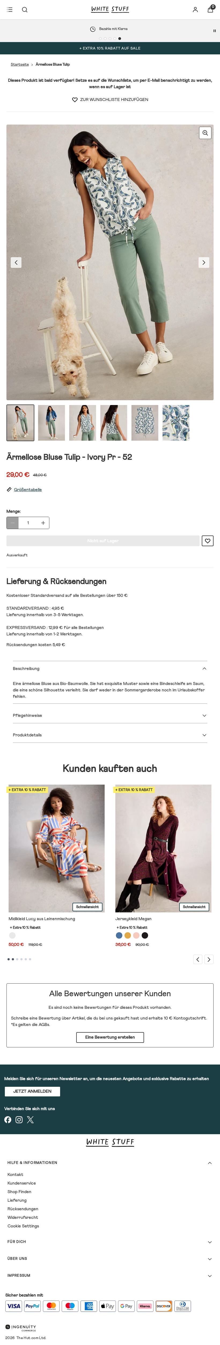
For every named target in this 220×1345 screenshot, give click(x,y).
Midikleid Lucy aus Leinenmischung (42, 919)
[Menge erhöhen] (43, 523)
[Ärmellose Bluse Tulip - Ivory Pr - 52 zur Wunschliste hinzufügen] (75, 99)
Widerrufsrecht (23, 1217)
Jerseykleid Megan (133, 919)
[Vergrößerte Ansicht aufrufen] (205, 133)
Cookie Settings (23, 1226)
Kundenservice (22, 1183)
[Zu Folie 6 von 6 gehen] (30, 959)
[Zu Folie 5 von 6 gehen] (26, 959)
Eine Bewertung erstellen (110, 1037)
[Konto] (195, 9)
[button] (110, 489)
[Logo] (110, 9)
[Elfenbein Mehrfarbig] (12, 935)
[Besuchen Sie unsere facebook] (7, 1119)
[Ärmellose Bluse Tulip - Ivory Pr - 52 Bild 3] (83, 422)
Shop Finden (19, 1192)
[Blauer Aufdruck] (119, 935)
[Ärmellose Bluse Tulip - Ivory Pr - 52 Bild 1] (20, 422)
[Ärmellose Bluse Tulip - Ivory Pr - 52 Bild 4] (114, 422)
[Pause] (214, 31)
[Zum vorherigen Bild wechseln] (16, 262)
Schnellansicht (87, 907)
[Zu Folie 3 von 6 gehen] (17, 959)
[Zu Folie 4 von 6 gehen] (21, 959)
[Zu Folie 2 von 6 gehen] (13, 959)
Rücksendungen (23, 1209)
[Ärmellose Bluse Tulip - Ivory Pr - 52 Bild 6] (176, 422)
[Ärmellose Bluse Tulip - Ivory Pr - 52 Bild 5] (145, 422)
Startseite (20, 64)
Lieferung (17, 1200)
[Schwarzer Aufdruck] (145, 935)
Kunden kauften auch (110, 769)
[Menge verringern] (13, 523)
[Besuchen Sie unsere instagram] (19, 1119)
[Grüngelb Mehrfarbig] (127, 935)
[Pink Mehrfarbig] (136, 935)
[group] (110, 262)
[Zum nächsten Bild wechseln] (204, 262)
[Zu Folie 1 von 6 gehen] (9, 959)
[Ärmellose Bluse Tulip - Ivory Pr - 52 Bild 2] (51, 422)
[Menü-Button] (9, 9)
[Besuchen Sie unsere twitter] (30, 1119)
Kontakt (15, 1174)
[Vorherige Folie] (197, 959)
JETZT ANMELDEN (32, 1091)
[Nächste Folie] (209, 959)
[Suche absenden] (24, 9)
